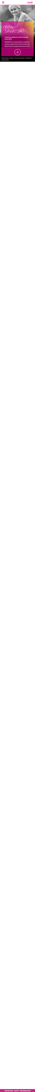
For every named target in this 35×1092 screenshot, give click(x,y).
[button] (3, 2)
